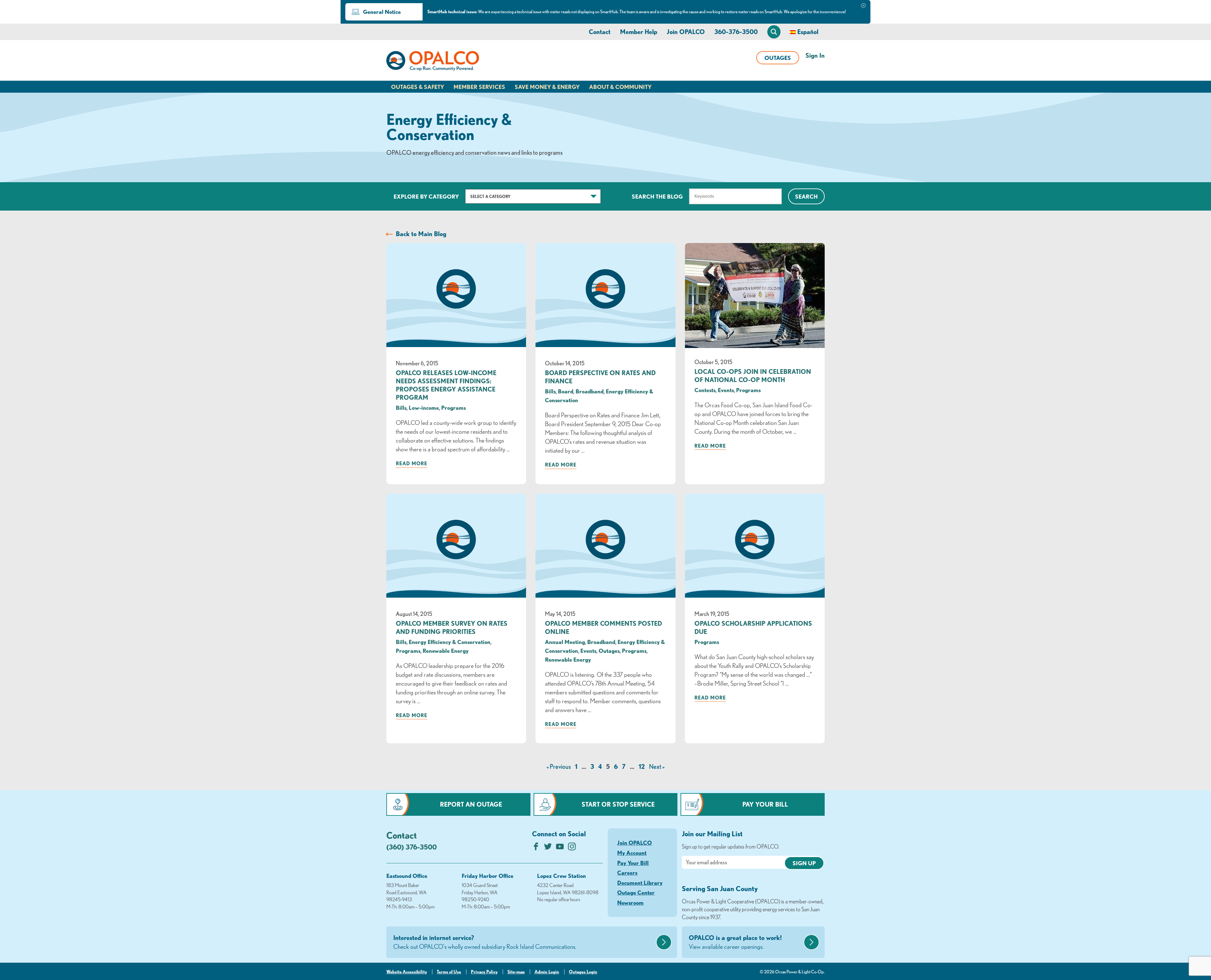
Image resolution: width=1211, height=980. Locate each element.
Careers (627, 872)
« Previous (559, 766)
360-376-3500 (736, 31)
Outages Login (583, 971)
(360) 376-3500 (411, 847)
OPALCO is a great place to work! (735, 942)
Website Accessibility (406, 971)
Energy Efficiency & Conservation (449, 642)
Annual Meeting (565, 642)
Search (806, 196)
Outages (777, 58)
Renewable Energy (446, 650)
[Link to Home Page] (432, 62)
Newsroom (630, 902)
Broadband (590, 391)
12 (642, 766)
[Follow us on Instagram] (572, 848)
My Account (631, 853)
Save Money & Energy (547, 87)
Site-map (516, 971)
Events (726, 390)
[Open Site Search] (774, 31)
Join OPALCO (686, 31)
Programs (453, 407)
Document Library (640, 882)
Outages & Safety (417, 87)
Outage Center (636, 892)
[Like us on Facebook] (536, 848)
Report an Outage (471, 804)
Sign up (804, 863)
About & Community (620, 87)
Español (807, 31)
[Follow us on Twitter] (548, 848)
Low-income (424, 407)
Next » (656, 766)
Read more (411, 463)
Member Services (479, 87)
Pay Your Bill (765, 804)
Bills (401, 407)
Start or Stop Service (618, 804)
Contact (600, 31)
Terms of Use (449, 971)
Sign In (815, 55)
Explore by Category (426, 196)
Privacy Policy (484, 971)
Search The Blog (657, 196)
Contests (705, 390)
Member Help (638, 31)
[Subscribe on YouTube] (560, 848)
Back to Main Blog (421, 233)
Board (565, 391)
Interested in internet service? (484, 942)
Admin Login (547, 971)
